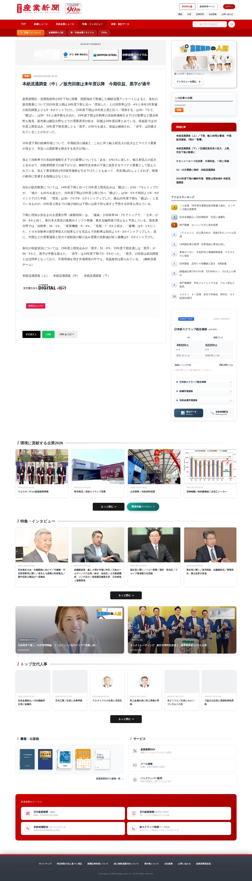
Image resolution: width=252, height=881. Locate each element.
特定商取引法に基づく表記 (69, 864)
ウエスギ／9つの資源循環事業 (33, 491)
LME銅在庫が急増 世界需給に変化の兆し (202, 244)
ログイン (229, 6)
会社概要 (168, 864)
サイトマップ (45, 864)
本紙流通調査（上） (35, 275)
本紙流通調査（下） (97, 275)
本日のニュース (35, 306)
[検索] (231, 24)
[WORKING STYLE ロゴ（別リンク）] (109, 613)
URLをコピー (67, 334)
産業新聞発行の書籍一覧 (108, 778)
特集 (179, 109)
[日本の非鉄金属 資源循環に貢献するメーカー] (27, 759)
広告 (189, 14)
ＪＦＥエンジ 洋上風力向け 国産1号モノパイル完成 (207, 234)
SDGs (104, 32)
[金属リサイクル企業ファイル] (64, 759)
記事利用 (200, 14)
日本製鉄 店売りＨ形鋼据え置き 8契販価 (202, 263)
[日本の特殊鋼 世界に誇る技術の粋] (102, 759)
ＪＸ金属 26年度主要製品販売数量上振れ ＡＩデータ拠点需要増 (207, 207)
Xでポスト (31, 334)
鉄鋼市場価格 (186, 391)
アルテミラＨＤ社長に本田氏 (107, 700)
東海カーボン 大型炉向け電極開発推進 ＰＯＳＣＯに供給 (207, 254)
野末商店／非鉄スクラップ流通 (90, 491)
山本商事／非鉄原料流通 (142, 491)
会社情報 (213, 14)
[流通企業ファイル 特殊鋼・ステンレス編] (83, 759)
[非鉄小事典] (45, 759)
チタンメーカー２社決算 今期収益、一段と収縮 (202, 161)
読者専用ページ (207, 6)
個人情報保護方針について (126, 864)
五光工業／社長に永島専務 (68, 700)
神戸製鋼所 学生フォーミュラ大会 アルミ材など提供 (207, 285)
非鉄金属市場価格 (188, 400)
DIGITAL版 (187, 6)
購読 (180, 14)
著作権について (151, 864)
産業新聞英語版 (203, 864)
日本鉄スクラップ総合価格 (192, 382)
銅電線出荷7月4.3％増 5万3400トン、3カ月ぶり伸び (207, 273)
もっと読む (107, 506)
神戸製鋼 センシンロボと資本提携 (198, 225)
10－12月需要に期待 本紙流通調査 (195, 169)
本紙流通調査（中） (66, 275)
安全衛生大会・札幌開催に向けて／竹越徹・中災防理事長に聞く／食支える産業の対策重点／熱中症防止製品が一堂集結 (41, 573)
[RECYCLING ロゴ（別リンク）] (222, 613)
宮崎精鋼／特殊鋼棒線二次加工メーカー (207, 491)
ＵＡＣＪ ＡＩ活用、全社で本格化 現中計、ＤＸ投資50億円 (207, 296)
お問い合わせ (227, 14)
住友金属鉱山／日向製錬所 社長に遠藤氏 (202, 217)
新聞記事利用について (97, 864)
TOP (23, 24)
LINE (48, 334)
